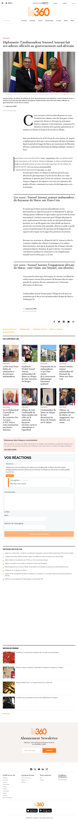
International (49, 20)
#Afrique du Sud (39, 329)
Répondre (10, 475)
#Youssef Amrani (10, 329)
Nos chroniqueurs (7, 797)
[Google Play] (45, 810)
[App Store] (32, 810)
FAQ (41, 778)
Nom (6, 515)
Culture (58, 20)
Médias (66, 20)
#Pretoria (50, 161)
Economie (32, 20)
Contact (42, 780)
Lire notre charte (10, 449)
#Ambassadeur (9, 332)
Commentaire (9, 492)
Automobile (6, 791)
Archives (23, 782)
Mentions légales (62, 779)
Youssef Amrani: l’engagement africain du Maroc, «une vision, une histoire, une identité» (44, 266)
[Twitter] (35, 769)
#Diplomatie (25, 329)
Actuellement (6, 20)
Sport (72, 20)
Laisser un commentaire (39, 534)
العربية (73, 3)
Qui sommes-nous (26, 778)
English (55, 3)
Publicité (23, 780)
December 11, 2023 (44, 170)
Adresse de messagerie (13, 523)
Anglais (64, 3)
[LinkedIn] (43, 769)
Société (40, 20)
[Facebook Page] (31, 769)
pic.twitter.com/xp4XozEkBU (41, 167)
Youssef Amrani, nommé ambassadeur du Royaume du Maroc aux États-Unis (44, 199)
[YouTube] (39, 769)
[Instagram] (47, 769)
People (4, 793)
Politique (24, 20)
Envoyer (49, 750)
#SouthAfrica (50, 158)
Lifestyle (5, 795)
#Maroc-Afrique (56, 329)
